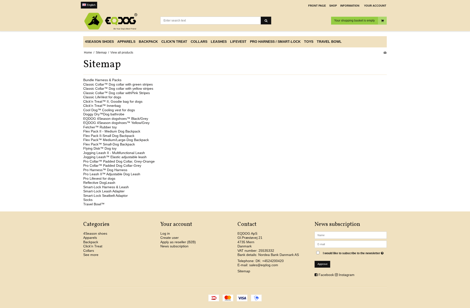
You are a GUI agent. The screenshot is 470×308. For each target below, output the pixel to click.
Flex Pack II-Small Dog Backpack (108, 136)
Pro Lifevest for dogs (99, 178)
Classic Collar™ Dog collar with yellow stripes (118, 88)
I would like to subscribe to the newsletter (354, 252)
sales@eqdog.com (263, 265)
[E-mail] (351, 244)
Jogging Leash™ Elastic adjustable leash (115, 157)
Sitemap (243, 271)
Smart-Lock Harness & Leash (106, 187)
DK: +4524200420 (270, 261)
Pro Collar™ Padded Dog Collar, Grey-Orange (119, 161)
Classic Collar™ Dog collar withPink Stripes (116, 93)
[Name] (351, 235)
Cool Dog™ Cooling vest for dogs (109, 110)
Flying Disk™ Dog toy (100, 148)
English (90, 4)
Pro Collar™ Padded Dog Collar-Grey (112, 165)
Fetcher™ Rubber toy (100, 127)
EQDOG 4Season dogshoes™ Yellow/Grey (116, 123)
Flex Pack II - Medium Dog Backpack (111, 131)
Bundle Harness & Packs (102, 80)
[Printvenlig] (385, 52)
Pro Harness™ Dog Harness (105, 170)
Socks (88, 200)
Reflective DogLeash (99, 183)
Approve (322, 264)
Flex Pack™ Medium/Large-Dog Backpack (116, 140)
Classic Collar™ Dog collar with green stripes (118, 84)
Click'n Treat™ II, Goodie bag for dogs (112, 101)
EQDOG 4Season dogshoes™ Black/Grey (115, 119)
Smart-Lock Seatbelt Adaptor (105, 196)
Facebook (326, 275)
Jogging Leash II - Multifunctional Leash (114, 153)
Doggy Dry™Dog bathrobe (103, 114)
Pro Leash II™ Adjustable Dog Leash (111, 174)
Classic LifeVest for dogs (102, 97)
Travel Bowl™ (94, 204)
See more (90, 255)
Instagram (346, 275)
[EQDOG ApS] (119, 21)
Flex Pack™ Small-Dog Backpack (109, 144)
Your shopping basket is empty (354, 20)
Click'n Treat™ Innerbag (102, 106)
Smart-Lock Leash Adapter (104, 191)
